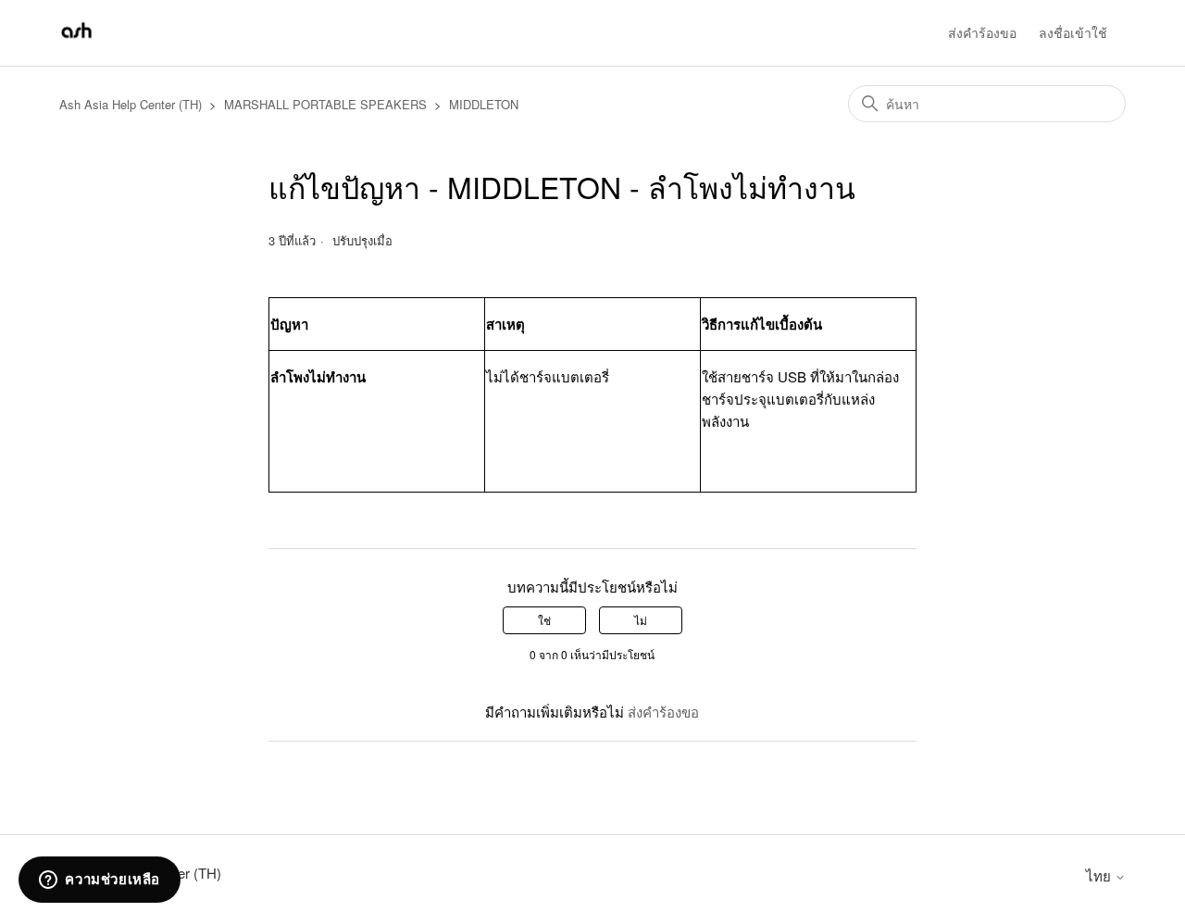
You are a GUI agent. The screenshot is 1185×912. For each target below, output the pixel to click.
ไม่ (640, 620)
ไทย (1100, 875)
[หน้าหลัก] (76, 41)
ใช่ (544, 620)
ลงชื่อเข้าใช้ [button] (1073, 32)
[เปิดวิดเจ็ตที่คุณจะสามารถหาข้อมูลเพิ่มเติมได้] (100, 879)
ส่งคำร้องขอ (982, 32)
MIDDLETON (483, 104)
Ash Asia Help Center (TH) (130, 104)
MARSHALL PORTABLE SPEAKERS (325, 104)
